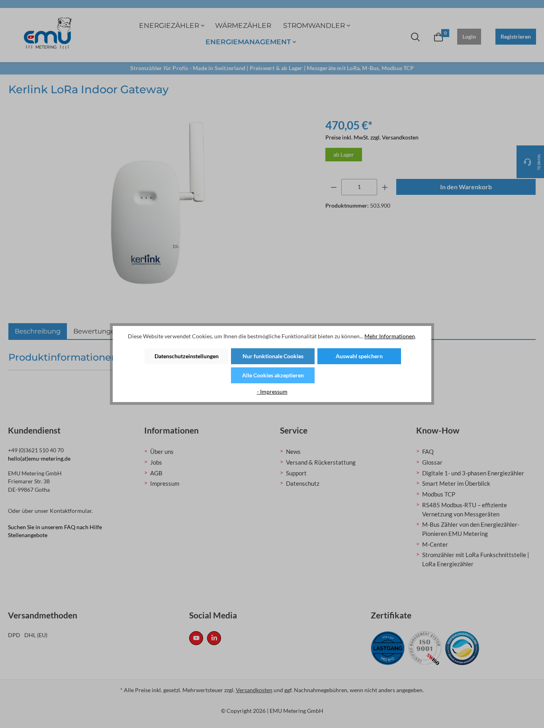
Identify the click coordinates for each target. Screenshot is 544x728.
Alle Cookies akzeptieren (273, 375)
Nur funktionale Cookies (273, 356)
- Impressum (272, 391)
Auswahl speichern (359, 356)
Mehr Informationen (389, 336)
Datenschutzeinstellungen (187, 356)
